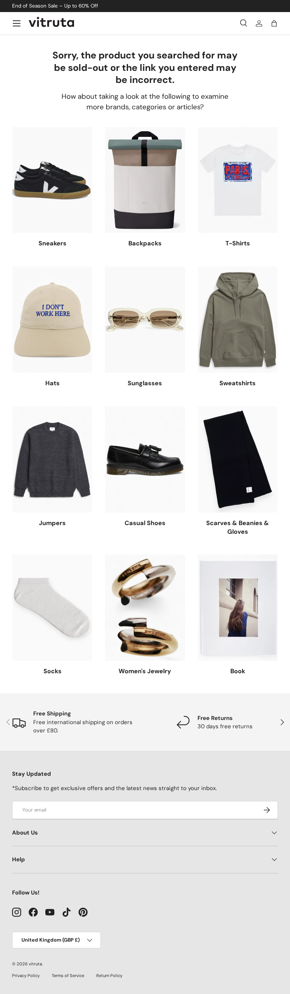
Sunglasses (145, 383)
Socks (52, 671)
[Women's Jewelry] (145, 607)
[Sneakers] (52, 180)
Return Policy (109, 975)
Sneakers (52, 243)
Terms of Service (68, 975)
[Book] (238, 607)
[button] (274, 23)
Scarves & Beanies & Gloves (237, 527)
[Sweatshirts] (238, 319)
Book (237, 671)
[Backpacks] (145, 180)
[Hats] (52, 319)
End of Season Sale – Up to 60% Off (55, 6)
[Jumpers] (52, 459)
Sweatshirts (237, 383)
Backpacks (145, 243)
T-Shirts (237, 243)
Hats (52, 383)
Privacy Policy (26, 975)
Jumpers (52, 523)
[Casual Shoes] (145, 459)
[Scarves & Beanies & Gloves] (238, 459)
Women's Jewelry (145, 671)
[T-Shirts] (238, 180)
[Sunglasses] (145, 319)
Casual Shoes (145, 523)
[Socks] (52, 607)
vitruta (35, 963)
